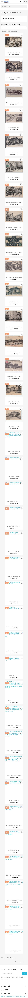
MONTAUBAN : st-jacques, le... (14, 102)
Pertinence (14, 28)
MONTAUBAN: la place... (14, 850)
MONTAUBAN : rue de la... (14, 177)
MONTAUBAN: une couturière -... (14, 601)
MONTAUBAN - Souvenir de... (14, 501)
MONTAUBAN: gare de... (14, 551)
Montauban (8, 18)
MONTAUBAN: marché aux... (14, 576)
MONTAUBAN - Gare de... (14, 401)
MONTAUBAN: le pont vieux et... (14, 825)
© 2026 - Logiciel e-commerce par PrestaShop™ (13, 996)
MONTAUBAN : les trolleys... (14, 352)
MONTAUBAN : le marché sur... (14, 77)
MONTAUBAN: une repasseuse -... (14, 626)
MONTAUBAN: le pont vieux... (14, 800)
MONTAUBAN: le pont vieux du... (14, 875)
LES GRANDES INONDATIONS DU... (14, 202)
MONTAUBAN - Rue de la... (14, 451)
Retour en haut (20, 962)
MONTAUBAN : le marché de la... (14, 277)
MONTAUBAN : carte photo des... (14, 53)
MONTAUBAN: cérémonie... (14, 526)
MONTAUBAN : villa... (14, 152)
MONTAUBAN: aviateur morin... (14, 750)
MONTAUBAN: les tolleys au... (14, 377)
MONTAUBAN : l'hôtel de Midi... (14, 327)
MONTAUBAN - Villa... (14, 302)
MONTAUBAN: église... (14, 925)
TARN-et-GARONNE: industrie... (14, 725)
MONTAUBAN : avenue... (14, 127)
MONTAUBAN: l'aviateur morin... (14, 651)
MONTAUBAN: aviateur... (14, 676)
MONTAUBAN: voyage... (14, 700)
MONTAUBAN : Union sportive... (14, 252)
